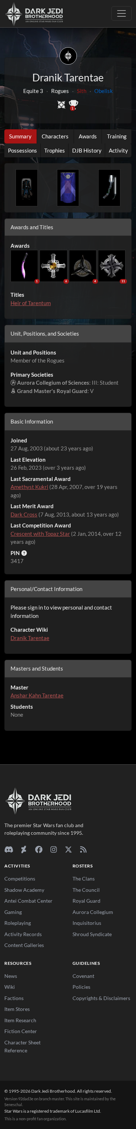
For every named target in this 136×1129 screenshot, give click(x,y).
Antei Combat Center (28, 901)
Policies (81, 987)
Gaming (13, 912)
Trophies (54, 150)
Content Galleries (24, 945)
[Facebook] (38, 849)
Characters (55, 136)
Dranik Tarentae (30, 638)
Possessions (22, 150)
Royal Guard (86, 901)
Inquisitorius (87, 923)
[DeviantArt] (23, 849)
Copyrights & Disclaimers (101, 998)
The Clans (84, 878)
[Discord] (8, 849)
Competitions (19, 878)
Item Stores (17, 1009)
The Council (86, 890)
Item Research (20, 1020)
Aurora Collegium (93, 912)
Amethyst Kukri (29, 486)
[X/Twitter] (68, 849)
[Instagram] (53, 849)
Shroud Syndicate (92, 934)
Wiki (9, 987)
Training (117, 136)
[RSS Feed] (83, 849)
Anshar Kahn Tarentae (37, 695)
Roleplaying (17, 923)
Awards (88, 136)
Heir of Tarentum (31, 303)
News (10, 976)
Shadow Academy (24, 890)
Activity (118, 150)
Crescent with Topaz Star (40, 533)
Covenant (83, 976)
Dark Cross (24, 514)
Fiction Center (20, 1031)
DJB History (87, 150)
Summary (20, 136)
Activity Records (23, 934)
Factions (14, 998)
